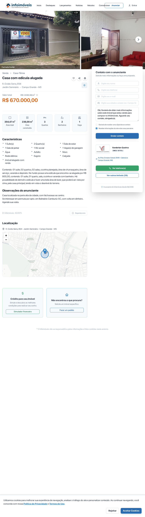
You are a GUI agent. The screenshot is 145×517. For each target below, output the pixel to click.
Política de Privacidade (35, 503)
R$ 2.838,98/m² (28, 95)
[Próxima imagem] (138, 39)
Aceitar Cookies (131, 510)
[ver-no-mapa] (84, 85)
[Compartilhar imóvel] (79, 78)
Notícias (79, 5)
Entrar (134, 5)
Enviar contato (117, 136)
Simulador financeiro (23, 311)
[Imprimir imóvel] (85, 78)
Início (39, 5)
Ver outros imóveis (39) (117, 175)
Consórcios (104, 5)
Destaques (50, 5)
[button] (45, 251)
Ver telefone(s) (119, 168)
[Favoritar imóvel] (73, 78)
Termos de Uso (56, 503)
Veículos (90, 5)
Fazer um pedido (67, 310)
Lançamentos (65, 5)
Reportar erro (80, 213)
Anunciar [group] (116, 5)
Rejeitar (112, 510)
